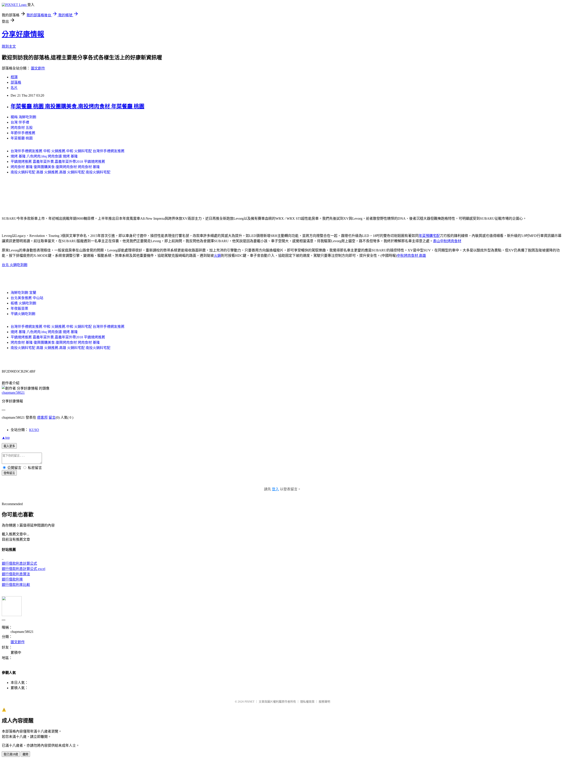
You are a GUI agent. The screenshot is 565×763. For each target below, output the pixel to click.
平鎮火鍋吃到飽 (23, 314)
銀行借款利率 (12, 579)
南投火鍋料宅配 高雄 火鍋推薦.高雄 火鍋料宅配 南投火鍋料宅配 (60, 172)
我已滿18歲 (11, 754)
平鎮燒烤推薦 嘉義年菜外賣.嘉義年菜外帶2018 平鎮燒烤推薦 (58, 161)
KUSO (34, 430)
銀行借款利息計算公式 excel (23, 569)
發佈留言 (9, 473)
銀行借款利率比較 (16, 585)
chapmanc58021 (13, 392)
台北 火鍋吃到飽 (14, 265)
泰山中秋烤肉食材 (447, 241)
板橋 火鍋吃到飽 (23, 303)
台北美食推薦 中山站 (27, 298)
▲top (6, 437)
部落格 (16, 82)
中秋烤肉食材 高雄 (411, 255)
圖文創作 (38, 68)
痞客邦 (42, 417)
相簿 (14, 77)
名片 (14, 88)
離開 (25, 754)
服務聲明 (324, 701)
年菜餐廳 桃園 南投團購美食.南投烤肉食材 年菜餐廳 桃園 (77, 106)
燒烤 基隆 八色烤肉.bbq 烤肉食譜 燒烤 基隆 (44, 156)
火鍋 (217, 255)
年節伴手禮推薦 (23, 133)
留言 (52, 417)
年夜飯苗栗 (19, 308)
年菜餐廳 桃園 (22, 138)
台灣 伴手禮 (20, 122)
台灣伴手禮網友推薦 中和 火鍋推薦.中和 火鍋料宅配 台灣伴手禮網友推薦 (67, 151)
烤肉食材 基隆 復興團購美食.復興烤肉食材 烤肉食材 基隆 (55, 167)
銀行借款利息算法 (16, 574)
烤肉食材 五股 (22, 127)
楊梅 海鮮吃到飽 (23, 117)
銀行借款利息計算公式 (19, 563)
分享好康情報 (23, 34)
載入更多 (9, 446)
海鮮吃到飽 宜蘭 (23, 292)
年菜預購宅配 (429, 236)
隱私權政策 (307, 701)
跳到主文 (9, 46)
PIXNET (249, 701)
